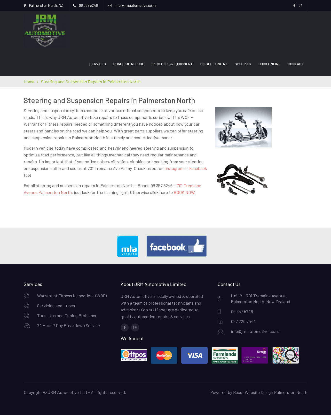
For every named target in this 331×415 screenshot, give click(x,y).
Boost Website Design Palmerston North (270, 392)
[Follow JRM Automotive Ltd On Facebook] (180, 255)
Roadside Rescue (128, 64)
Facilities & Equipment (172, 64)
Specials (243, 64)
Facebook (198, 168)
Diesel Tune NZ (214, 64)
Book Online (269, 64)
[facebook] (125, 327)
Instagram (174, 168)
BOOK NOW (184, 192)
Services (97, 64)
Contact (296, 64)
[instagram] (135, 327)
